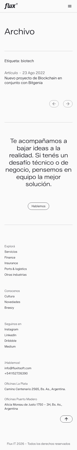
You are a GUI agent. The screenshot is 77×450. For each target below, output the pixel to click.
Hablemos (38, 206)
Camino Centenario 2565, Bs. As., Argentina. (35, 389)
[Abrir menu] (69, 6)
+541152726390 (16, 373)
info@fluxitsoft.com (17, 368)
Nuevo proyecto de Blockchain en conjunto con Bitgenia (33, 80)
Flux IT (11, 6)
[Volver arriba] (66, 419)
